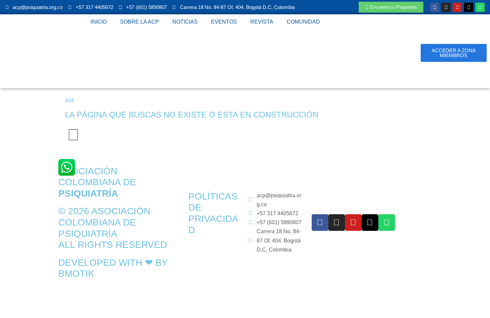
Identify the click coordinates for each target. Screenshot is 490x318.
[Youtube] (457, 7)
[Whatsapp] (480, 7)
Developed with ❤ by (113, 262)
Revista (261, 22)
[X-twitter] (468, 7)
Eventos (224, 22)
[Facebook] (434, 7)
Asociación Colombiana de (97, 182)
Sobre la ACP (139, 22)
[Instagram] (446, 7)
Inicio (99, 22)
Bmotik (76, 273)
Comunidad (303, 22)
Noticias (185, 22)
